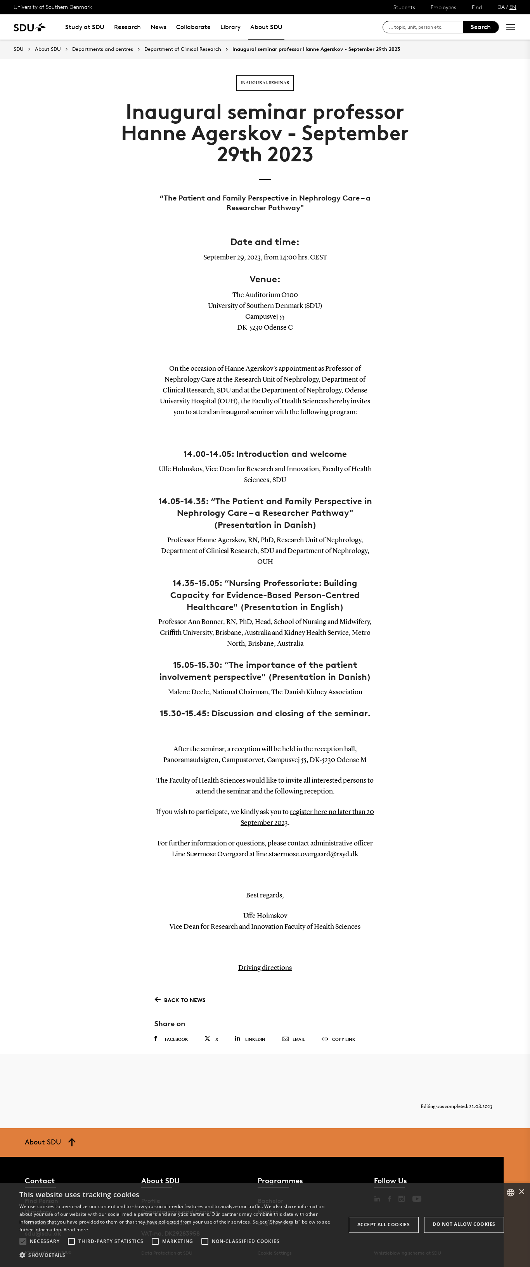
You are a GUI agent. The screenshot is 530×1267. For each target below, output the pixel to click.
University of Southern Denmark (53, 6)
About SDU (266, 27)
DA (501, 6)
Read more (76, 1229)
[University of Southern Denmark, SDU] (30, 27)
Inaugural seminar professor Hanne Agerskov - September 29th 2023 (316, 49)
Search (481, 27)
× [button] (521, 1192)
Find (477, 7)
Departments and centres (102, 49)
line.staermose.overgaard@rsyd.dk (307, 854)
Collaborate (193, 27)
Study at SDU (84, 27)
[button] (23, 1241)
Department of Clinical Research (182, 49)
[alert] (265, 1225)
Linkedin (255, 1039)
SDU (19, 49)
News (158, 27)
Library (230, 27)
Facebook (176, 1039)
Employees (443, 7)
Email (299, 1039)
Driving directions (265, 968)
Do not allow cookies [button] (464, 1224)
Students (404, 7)
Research (127, 27)
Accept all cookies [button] (383, 1224)
